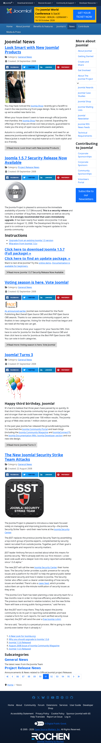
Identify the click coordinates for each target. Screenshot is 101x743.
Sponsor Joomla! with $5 (78, 713)
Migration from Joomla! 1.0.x (23, 243)
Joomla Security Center (45, 567)
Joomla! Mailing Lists (85, 108)
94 (63, 676)
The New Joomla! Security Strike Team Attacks (34, 457)
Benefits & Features (43, 26)
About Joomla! (23, 26)
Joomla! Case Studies (84, 94)
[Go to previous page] (12, 676)
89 (34, 676)
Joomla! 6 (61, 26)
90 (40, 676)
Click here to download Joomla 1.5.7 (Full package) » (35, 251)
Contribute (83, 26)
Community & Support (65, 3)
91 (46, 676)
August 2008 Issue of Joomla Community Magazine (34, 645)
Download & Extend (25, 3)
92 (51, 676)
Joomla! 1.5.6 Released (20, 642)
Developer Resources (87, 3)
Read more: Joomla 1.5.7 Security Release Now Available (35, 272)
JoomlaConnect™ (61, 432)
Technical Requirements (85, 134)
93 (57, 676)
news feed (44, 583)
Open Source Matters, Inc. (47, 729)
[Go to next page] (73, 676)
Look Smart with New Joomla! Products (32, 49)
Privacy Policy (42, 713)
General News (25, 56)
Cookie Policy (57, 713)
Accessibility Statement (22, 713)
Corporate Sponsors (83, 164)
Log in (68, 716)
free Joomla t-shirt (52, 619)
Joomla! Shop (84, 101)
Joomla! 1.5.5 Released (20, 648)
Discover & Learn (45, 3)
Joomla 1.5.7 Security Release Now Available (36, 160)
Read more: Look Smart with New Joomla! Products (33, 148)
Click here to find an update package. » (37, 258)
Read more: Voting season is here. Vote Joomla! (31, 344)
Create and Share (83, 63)
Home (9, 26)
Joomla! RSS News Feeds (84, 126)
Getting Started (85, 56)
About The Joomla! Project (85, 77)
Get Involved (84, 70)
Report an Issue (54, 716)
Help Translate (37, 716)
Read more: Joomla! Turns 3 (22, 444)
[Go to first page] (7, 676)
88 (29, 676)
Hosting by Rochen (50, 741)
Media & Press (13, 32)
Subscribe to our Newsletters (86, 195)
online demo (45, 262)
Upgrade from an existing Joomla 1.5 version (31, 240)
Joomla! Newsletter (83, 117)
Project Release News (28, 167)
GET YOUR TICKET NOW (84, 14)
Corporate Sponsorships (85, 155)
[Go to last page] (78, 676)
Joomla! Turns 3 (19, 354)
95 (68, 676)
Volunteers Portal (83, 181)
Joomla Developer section (50, 435)
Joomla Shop (37, 105)
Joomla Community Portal (35, 429)
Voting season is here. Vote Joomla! (37, 282)
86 (17, 676)
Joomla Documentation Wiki (22, 435)
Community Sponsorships (85, 172)
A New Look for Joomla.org (22, 636)
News (72, 26)
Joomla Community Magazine (33, 432)
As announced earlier (15, 311)
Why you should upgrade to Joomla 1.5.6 (29, 639)
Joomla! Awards (85, 87)
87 (23, 676)
